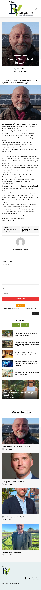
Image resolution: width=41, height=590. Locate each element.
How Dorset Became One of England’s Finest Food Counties (27, 373)
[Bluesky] (37, 578)
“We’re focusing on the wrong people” (9, 230)
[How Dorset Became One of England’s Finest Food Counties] (7, 373)
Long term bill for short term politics (16, 446)
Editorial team (22, 69)
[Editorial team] (20, 242)
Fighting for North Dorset (11, 552)
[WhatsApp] (27, 325)
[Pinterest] (23, 325)
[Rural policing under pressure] (20, 466)
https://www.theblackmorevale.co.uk (20, 253)
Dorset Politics (20, 55)
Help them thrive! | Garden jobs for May (30, 230)
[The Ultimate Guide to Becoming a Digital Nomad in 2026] (7, 334)
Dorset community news (10, 390)
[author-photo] (3, 449)
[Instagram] (29, 578)
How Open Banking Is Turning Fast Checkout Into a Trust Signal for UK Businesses (26, 363)
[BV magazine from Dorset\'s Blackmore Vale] (21, 8)
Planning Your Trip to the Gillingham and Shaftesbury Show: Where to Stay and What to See (27, 344)
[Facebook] (14, 325)
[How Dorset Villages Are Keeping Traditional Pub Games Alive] (7, 354)
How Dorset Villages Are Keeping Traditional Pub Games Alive (25, 354)
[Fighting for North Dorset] (20, 537)
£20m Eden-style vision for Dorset (15, 517)
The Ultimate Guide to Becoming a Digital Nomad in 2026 (26, 334)
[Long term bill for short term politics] (20, 431)
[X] (18, 325)
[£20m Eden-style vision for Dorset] (20, 501)
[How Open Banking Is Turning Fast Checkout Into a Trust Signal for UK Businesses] (7, 363)
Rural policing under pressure (13, 482)
